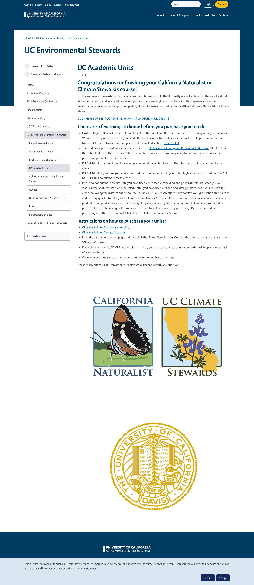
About (160, 15)
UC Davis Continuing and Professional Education (179, 148)
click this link (171, 143)
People (39, 4)
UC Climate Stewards (38, 126)
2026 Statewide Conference (42, 101)
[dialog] (127, 571)
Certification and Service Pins (45, 160)
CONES (33, 189)
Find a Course (34, 109)
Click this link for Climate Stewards (103, 232)
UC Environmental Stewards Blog (47, 198)
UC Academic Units (39, 168)
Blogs (48, 4)
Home (30, 84)
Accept (223, 578)
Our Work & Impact (178, 15)
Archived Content (37, 236)
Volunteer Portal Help (41, 151)
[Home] (45, 15)
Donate (222, 4)
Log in (207, 4)
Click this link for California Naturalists (106, 227)
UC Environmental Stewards (51, 37)
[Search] (199, 4)
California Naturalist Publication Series (46, 179)
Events (57, 4)
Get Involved (201, 15)
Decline (208, 578)
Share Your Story (36, 118)
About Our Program (38, 93)
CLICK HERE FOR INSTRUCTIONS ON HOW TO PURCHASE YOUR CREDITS (123, 118)
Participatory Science (40, 214)
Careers (28, 4)
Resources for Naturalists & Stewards (47, 135)
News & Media (220, 15)
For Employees (71, 4)
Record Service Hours (41, 143)
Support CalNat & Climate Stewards (47, 223)
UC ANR (28, 37)
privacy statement (87, 568)
